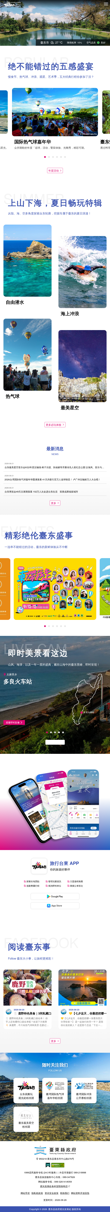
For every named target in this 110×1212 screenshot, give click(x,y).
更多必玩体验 (53, 424)
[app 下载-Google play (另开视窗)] (55, 896)
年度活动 (53, 170)
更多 (53, 503)
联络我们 (64, 1193)
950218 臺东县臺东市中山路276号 (56, 1158)
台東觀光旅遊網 (12, 4)
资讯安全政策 (51, 1193)
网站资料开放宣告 (80, 1193)
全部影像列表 (53, 742)
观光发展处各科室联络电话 (54, 1186)
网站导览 (25, 1193)
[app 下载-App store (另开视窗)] (55, 905)
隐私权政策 (37, 1193)
